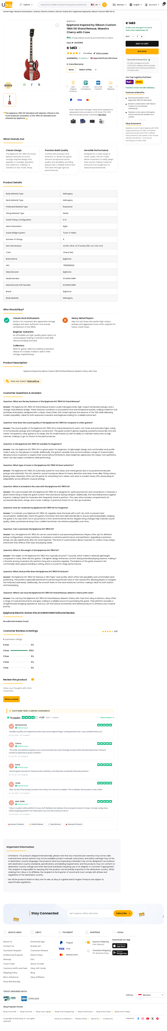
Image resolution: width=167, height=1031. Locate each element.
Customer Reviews (39, 950)
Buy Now (102, 114)
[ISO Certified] (29, 998)
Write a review (11, 699)
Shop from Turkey (122, 1011)
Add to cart (142, 43)
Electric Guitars (48, 11)
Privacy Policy (81, 1018)
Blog (33, 972)
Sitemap (7, 959)
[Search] (104, 4)
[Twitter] (152, 1019)
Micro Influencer (11, 977)
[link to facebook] (32, 84)
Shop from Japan (43, 1011)
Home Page (8, 11)
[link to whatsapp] (24, 84)
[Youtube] (147, 1019)
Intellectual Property (13, 955)
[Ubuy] (7, 4)
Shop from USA (9, 1011)
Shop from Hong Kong (64, 1011)
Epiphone (71, 21)
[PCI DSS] (9, 998)
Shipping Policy (10, 972)
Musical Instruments (23, 11)
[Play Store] (120, 953)
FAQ (32, 959)
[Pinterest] (157, 1019)
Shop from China (103, 1011)
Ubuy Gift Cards (38, 968)
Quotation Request (12, 950)
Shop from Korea (85, 1011)
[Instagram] (143, 1019)
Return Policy (37, 955)
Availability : (72, 58)
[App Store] (120, 946)
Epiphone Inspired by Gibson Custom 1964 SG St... (94, 11)
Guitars (37, 11)
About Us (7, 941)
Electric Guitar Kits (64, 11)
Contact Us (8, 946)
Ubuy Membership (11, 981)
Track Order (9, 964)
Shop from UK (26, 1011)
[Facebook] (138, 1019)
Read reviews (106, 717)
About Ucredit (37, 964)
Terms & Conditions (62, 1018)
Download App (38, 941)
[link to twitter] (39, 84)
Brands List (36, 946)
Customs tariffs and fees (15, 968)
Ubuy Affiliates (37, 977)
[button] (120, 4)
